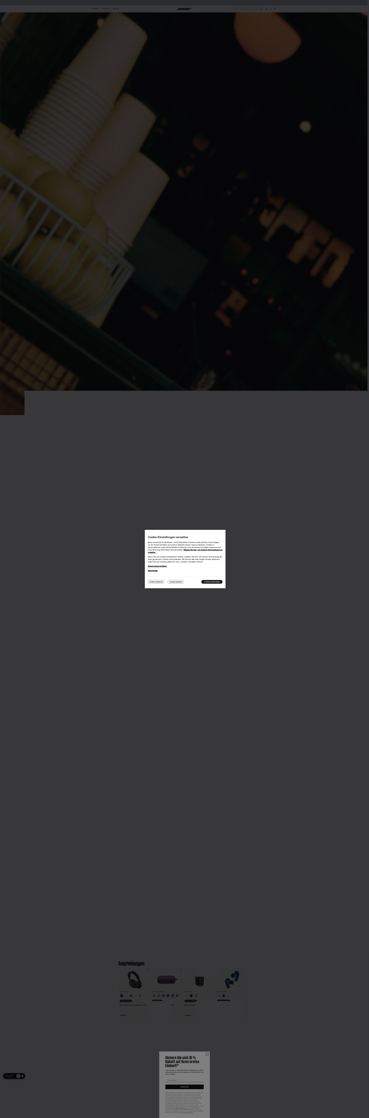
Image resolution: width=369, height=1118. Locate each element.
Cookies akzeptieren (212, 582)
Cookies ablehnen (175, 582)
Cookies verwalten (156, 582)
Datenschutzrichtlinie (157, 566)
